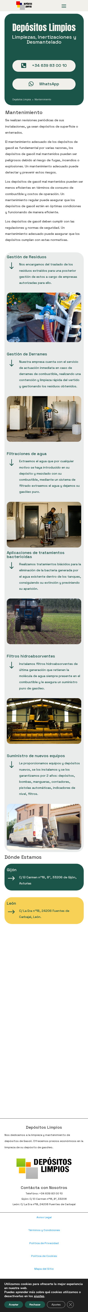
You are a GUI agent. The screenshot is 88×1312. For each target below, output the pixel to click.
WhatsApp (49, 83)
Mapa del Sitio (44, 1269)
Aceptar (14, 1304)
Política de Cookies (44, 1256)
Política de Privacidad (44, 1243)
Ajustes (56, 1304)
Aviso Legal (44, 1217)
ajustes (39, 1296)
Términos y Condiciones (44, 1230)
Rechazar (35, 1304)
